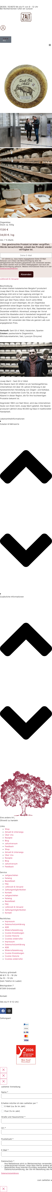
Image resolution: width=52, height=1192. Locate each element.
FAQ (6, 884)
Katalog (8, 878)
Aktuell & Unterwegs (14, 832)
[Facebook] (3, 1011)
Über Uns (9, 835)
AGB (7, 927)
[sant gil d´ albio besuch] (26, 146)
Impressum (10, 921)
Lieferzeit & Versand (9, 279)
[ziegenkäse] (26, 111)
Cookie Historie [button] (12, 936)
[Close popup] (3, 1070)
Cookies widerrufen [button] (14, 938)
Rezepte (8, 838)
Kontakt (8, 892)
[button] (50, 45)
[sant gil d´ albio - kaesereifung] (26, 182)
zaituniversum (11, 843)
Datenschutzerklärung (9, 268)
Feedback (9, 846)
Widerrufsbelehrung (14, 930)
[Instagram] (9, 1011)
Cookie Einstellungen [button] (14, 933)
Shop (7, 829)
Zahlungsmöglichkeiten (15, 889)
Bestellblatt (10, 881)
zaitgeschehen (11, 875)
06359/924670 (7, 999)
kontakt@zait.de (7, 1004)
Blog (7, 840)
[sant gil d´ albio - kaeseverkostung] (26, 217)
